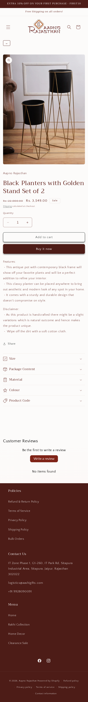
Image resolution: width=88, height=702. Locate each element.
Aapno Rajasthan (28, 681)
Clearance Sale (18, 643)
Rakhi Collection (19, 624)
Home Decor (16, 634)
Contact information (45, 693)
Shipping (7, 206)
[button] (8, 27)
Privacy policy (24, 687)
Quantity (8, 213)
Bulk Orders (16, 539)
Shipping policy (66, 687)
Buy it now (44, 249)
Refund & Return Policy (23, 501)
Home (12, 615)
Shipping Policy (18, 529)
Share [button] (12, 343)
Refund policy (71, 681)
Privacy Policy (17, 520)
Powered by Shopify (48, 681)
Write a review (44, 459)
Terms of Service (19, 511)
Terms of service (45, 687)
